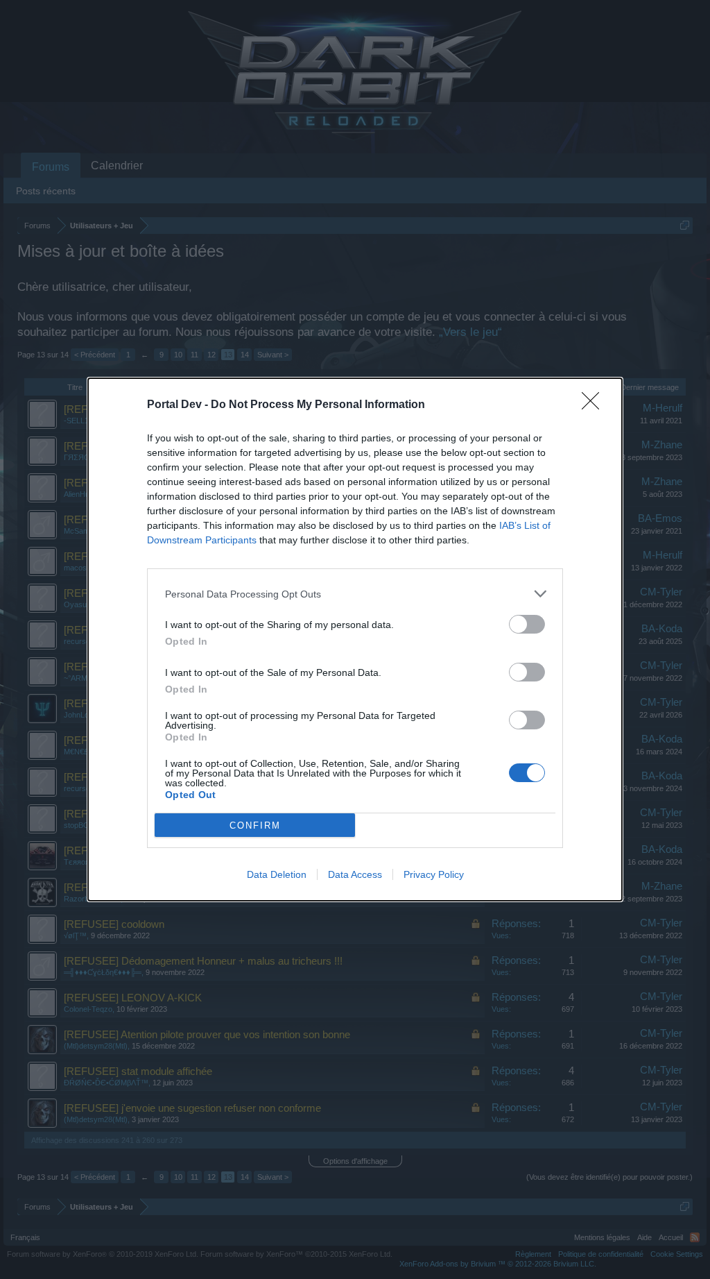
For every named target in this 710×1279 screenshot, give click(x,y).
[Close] (595, 405)
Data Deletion (276, 874)
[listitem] (355, 593)
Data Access (355, 874)
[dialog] (355, 639)
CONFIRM (255, 825)
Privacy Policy (434, 874)
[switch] (527, 624)
